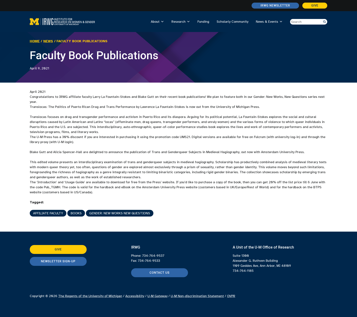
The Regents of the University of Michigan (90, 296)
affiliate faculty (48, 213)
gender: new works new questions (119, 213)
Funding (203, 22)
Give (314, 5)
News (48, 41)
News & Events (267, 22)
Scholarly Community (232, 22)
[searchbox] (308, 22)
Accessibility (134, 296)
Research (178, 22)
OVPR (231, 296)
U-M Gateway (157, 296)
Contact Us (159, 272)
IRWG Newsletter (275, 5)
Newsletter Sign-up (58, 261)
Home (35, 41)
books (76, 213)
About (155, 22)
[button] (324, 22)
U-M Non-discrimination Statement (197, 296)
